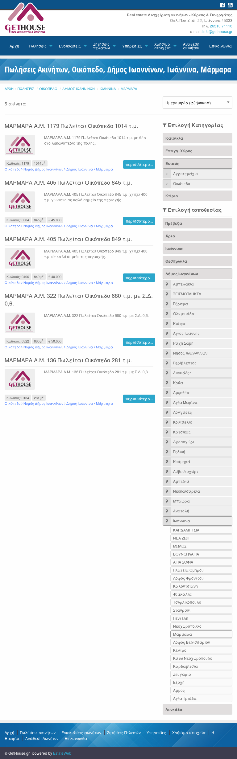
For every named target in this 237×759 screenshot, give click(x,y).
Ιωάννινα (108, 88)
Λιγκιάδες (182, 372)
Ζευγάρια (182, 674)
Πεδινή (178, 451)
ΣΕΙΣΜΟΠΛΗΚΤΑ (186, 293)
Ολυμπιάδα (183, 313)
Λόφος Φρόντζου (188, 578)
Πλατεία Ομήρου (188, 569)
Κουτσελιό (182, 422)
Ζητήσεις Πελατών (124, 732)
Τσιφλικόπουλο (187, 602)
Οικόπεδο (48, 88)
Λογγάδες (182, 412)
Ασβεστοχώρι (185, 471)
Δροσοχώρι (183, 441)
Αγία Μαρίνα (185, 402)
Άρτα (170, 236)
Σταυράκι (181, 610)
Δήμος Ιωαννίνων (78, 88)
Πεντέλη (180, 618)
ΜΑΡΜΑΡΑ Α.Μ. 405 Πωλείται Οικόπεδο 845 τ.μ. (68, 182)
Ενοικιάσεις (70, 45)
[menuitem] (14, 46)
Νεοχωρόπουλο (187, 626)
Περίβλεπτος (184, 362)
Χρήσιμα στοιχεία (162, 45)
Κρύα (177, 382)
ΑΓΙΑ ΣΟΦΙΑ (183, 561)
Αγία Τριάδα (185, 698)
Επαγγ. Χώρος (178, 151)
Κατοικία (174, 138)
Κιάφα (178, 323)
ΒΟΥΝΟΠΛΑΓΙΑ (186, 553)
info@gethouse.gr (217, 31)
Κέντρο (179, 650)
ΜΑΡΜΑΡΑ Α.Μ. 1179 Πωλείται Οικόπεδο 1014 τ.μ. (71, 125)
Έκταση (172, 163)
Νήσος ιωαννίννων (189, 352)
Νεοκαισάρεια (186, 491)
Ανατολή (180, 510)
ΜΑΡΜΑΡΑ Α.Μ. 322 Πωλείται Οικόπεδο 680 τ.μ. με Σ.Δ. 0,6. (79, 299)
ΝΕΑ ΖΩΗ (181, 537)
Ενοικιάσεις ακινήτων (81, 732)
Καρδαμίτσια (185, 666)
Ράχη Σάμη (182, 343)
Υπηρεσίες (132, 45)
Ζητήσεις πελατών (101, 45)
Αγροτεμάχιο (185, 173)
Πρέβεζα (173, 223)
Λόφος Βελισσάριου (191, 642)
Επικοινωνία (220, 45)
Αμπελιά (180, 481)
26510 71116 (221, 25)
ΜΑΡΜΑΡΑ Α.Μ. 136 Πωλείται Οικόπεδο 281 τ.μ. (68, 360)
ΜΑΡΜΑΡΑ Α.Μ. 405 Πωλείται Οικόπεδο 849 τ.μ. (68, 239)
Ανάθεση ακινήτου (191, 45)
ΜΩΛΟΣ (179, 545)
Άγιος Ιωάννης (186, 333)
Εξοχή (179, 682)
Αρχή (14, 45)
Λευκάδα (173, 709)
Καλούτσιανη (185, 586)
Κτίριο (171, 196)
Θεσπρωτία (176, 261)
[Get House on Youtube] (230, 5)
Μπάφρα (181, 500)
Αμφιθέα (180, 392)
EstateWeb (62, 753)
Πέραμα (180, 303)
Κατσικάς (181, 431)
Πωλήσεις (38, 45)
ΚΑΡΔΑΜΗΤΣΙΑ (186, 529)
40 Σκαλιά (182, 594)
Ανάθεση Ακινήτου (42, 738)
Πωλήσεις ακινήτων (38, 732)
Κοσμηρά (181, 461)
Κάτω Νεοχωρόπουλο (192, 658)
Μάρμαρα (129, 88)
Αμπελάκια (183, 283)
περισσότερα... (139, 164)
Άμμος (179, 690)
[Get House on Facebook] (222, 5)
